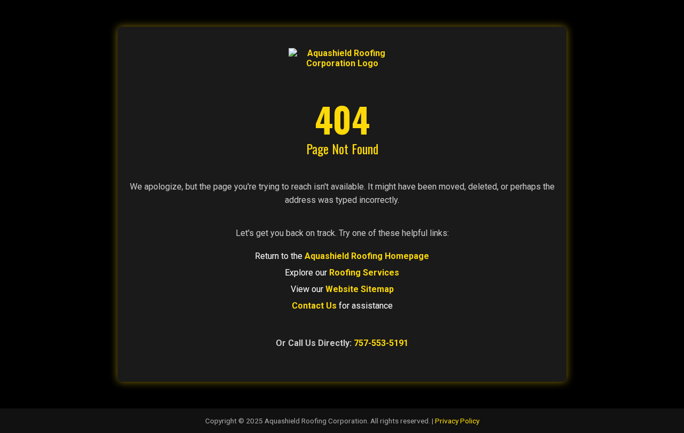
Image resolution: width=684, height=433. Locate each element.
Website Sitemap (359, 289)
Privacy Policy (457, 420)
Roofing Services (364, 272)
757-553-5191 (381, 343)
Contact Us (314, 306)
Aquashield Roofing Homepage (367, 256)
